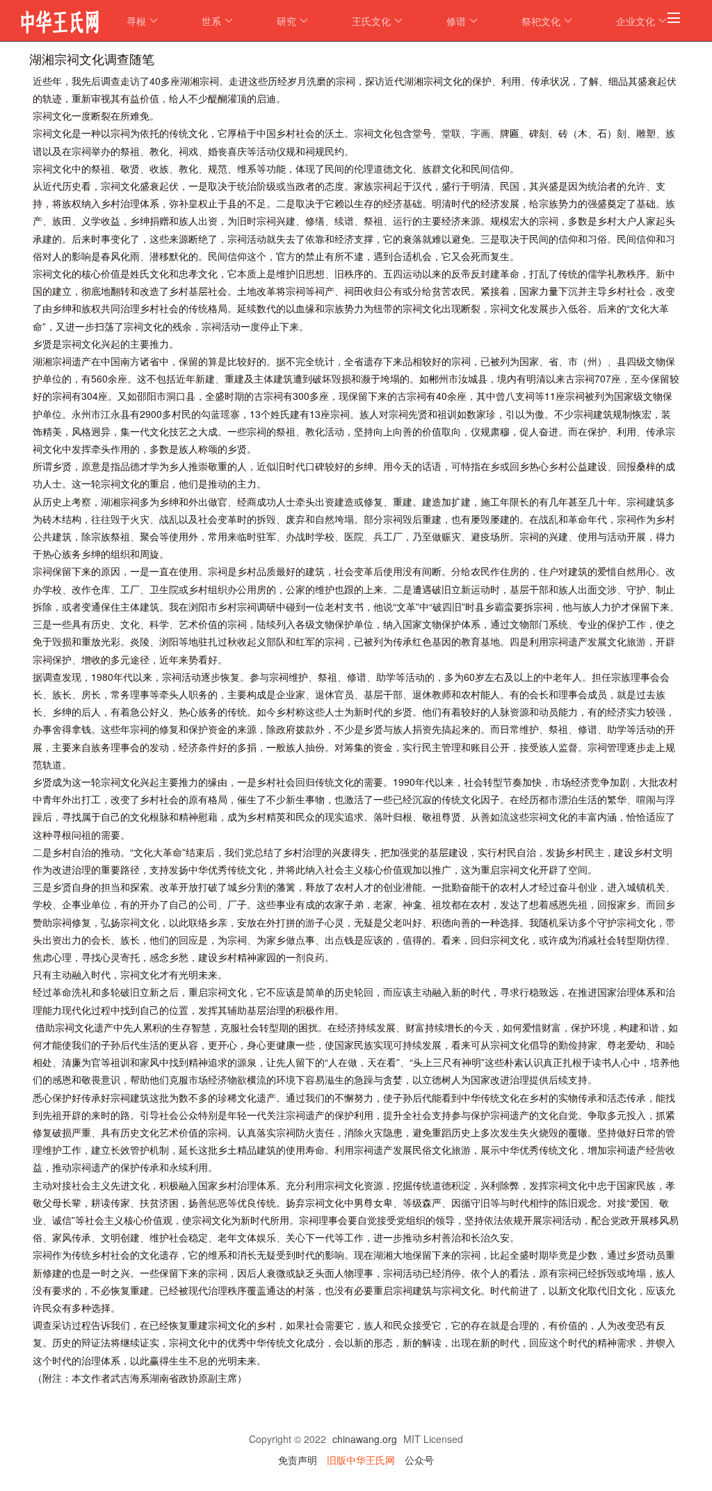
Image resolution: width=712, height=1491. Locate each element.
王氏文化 (371, 21)
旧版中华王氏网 (361, 1460)
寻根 (136, 21)
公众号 (419, 1460)
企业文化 (635, 21)
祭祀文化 (540, 21)
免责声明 (297, 1460)
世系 (211, 21)
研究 (286, 21)
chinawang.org (364, 1439)
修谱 (456, 21)
